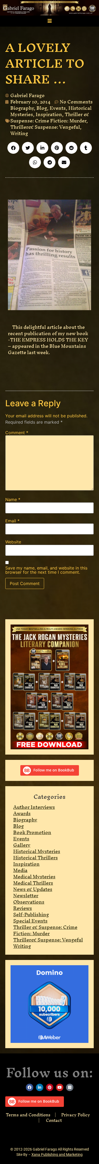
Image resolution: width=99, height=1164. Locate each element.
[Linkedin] (39, 1087)
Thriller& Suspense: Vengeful (45, 127)
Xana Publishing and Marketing (57, 1154)
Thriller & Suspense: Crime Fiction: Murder (49, 117)
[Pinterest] (49, 1087)
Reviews (22, 908)
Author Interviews (34, 807)
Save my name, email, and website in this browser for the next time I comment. (46, 570)
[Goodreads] (69, 1087)
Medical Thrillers (33, 883)
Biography (22, 108)
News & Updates (32, 889)
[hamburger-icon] (49, 21)
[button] (13, 148)
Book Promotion (32, 832)
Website (13, 542)
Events (58, 108)
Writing (19, 133)
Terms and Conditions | (33, 1115)
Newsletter (25, 895)
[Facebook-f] (29, 1087)
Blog (41, 108)
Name (12, 499)
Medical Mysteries (34, 876)
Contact (54, 1120)
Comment (16, 432)
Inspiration (49, 114)
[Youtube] (59, 1087)
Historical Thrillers (35, 857)
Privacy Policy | (65, 1117)
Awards (22, 813)
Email (12, 521)
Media (20, 870)
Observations (28, 901)
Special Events (30, 920)
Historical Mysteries (36, 851)
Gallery (21, 845)
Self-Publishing (31, 914)
